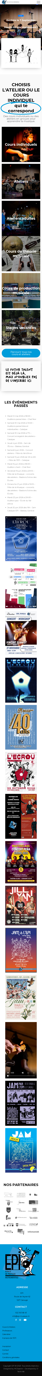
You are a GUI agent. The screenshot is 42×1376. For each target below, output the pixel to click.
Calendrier (6, 1334)
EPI (13, 1366)
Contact (5, 1350)
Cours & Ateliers (8, 1327)
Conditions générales (10, 1357)
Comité (5, 1354)
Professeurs (7, 1331)
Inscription (20, 15)
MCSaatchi (18, 1369)
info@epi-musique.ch (21, 1316)
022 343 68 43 (21, 1313)
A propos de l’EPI (9, 1338)
